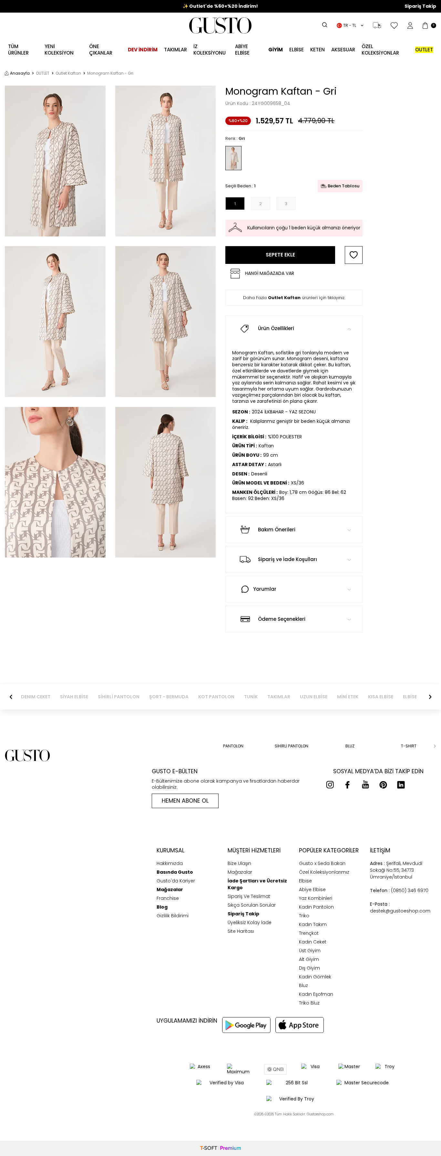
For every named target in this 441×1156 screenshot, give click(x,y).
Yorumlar (264, 589)
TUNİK (251, 697)
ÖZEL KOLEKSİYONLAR (380, 49)
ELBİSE (410, 697)
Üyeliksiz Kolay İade (250, 922)
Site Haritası (241, 931)
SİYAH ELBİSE (74, 697)
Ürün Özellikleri (276, 328)
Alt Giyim (309, 959)
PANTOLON (233, 746)
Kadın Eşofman (316, 994)
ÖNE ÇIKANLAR (100, 49)
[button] (11, 697)
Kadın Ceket (312, 942)
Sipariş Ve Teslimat (249, 896)
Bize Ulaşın (239, 863)
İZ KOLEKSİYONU (209, 49)
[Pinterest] (383, 784)
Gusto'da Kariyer (176, 881)
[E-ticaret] (220, 1148)
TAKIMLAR (278, 697)
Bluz (303, 985)
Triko (304, 915)
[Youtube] (365, 784)
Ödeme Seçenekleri (281, 619)
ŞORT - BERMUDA (169, 697)
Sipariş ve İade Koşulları (287, 559)
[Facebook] (347, 784)
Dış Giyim (309, 968)
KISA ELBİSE (380, 697)
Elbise (296, 49)
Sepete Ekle (280, 254)
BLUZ (349, 746)
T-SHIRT (408, 746)
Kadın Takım (313, 924)
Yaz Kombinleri (315, 898)
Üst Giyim (310, 950)
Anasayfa (20, 73)
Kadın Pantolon (316, 907)
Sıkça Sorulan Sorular (252, 905)
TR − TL (349, 25)
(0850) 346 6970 (399, 890)
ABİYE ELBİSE (242, 49)
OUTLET (42, 73)
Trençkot (309, 933)
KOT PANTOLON (216, 697)
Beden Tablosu (343, 186)
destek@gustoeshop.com (400, 907)
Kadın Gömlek (315, 977)
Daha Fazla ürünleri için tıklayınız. (294, 298)
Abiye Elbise (312, 889)
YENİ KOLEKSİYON (59, 49)
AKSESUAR (343, 49)
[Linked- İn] (401, 784)
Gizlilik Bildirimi (173, 915)
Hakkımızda (170, 863)
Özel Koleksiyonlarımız (324, 872)
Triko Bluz (309, 1003)
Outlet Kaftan (68, 73)
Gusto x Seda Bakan (322, 863)
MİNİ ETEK (347, 697)
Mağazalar (240, 872)
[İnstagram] (329, 784)
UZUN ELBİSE (313, 697)
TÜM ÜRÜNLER (18, 49)
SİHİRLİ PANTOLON (118, 697)
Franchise (168, 898)
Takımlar (175, 49)
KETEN (317, 49)
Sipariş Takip (420, 6)
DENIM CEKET (35, 697)
